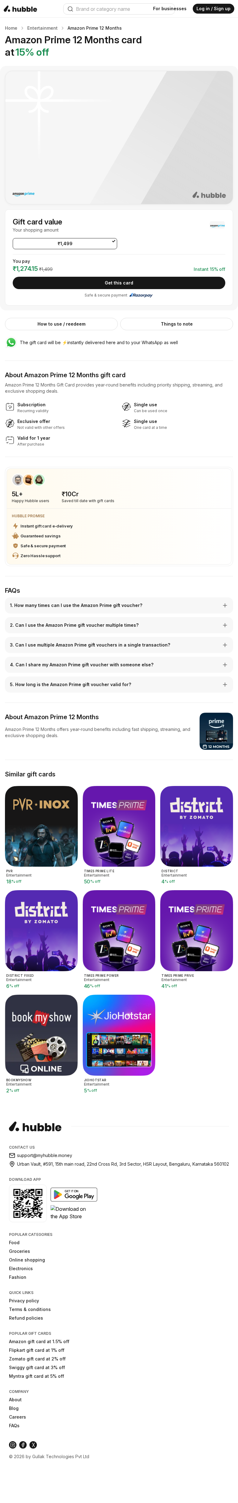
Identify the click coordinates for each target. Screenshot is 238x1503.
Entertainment (42, 28)
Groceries (19, 1251)
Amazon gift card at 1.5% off (39, 1341)
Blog (14, 1408)
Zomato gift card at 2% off (37, 1358)
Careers (17, 1417)
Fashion (17, 1277)
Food (14, 1242)
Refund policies (26, 1318)
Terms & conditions (30, 1309)
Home (11, 28)
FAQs (14, 1425)
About (15, 1399)
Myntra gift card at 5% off (36, 1376)
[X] (33, 1445)
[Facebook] (23, 1445)
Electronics (21, 1268)
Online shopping (27, 1259)
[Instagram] (12, 1445)
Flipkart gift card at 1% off (36, 1350)
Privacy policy (24, 1300)
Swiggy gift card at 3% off (37, 1367)
